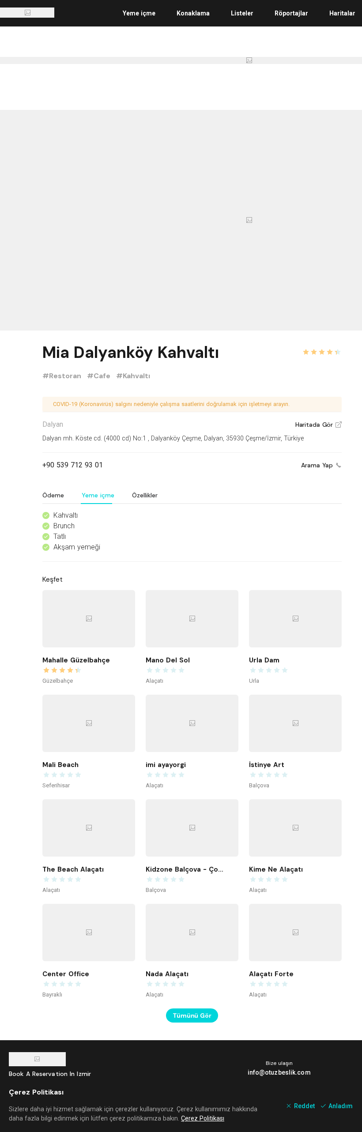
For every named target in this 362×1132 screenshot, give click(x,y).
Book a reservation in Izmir (50, 1074)
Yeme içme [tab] (98, 495)
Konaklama (193, 13)
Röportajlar (291, 13)
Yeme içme (139, 13)
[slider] (322, 346)
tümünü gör (192, 1015)
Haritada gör (318, 424)
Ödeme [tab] (53, 495)
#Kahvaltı (133, 375)
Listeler (242, 13)
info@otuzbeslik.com (279, 1072)
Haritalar (342, 13)
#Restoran (62, 375)
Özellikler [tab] (145, 495)
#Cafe (100, 375)
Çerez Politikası (202, 1118)
